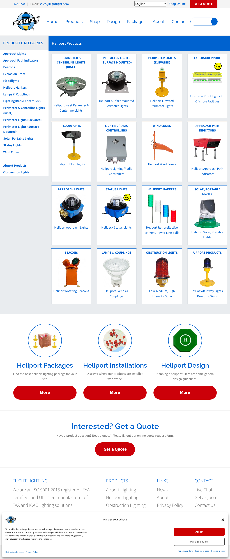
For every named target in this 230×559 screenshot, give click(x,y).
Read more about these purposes (209, 551)
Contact (179, 21)
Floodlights (11, 81)
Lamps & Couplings (16, 94)
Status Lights (12, 145)
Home (52, 21)
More (45, 392)
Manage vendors (185, 551)
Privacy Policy (32, 552)
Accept (199, 532)
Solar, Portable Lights (18, 138)
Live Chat (19, 4)
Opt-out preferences (14, 552)
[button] (223, 520)
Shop (95, 21)
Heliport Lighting (122, 497)
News (162, 489)
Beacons (9, 67)
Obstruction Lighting (126, 505)
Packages (136, 21)
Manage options (199, 542)
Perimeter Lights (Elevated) (22, 120)
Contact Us (205, 505)
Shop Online (177, 4)
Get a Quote (204, 4)
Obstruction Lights (16, 172)
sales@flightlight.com (54, 4)
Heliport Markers (15, 87)
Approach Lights (14, 53)
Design (113, 21)
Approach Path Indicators (20, 60)
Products (74, 21)
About (159, 21)
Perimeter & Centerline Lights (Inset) (24, 110)
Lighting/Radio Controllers (22, 101)
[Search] (214, 21)
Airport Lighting (121, 489)
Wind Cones (11, 152)
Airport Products (15, 165)
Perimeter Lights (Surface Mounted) (21, 129)
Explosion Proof (14, 74)
